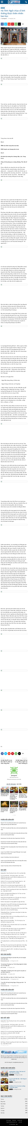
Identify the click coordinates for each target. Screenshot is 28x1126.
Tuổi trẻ (2, 1106)
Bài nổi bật (3, 1103)
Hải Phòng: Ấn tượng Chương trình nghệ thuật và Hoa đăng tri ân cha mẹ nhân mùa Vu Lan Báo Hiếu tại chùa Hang (14, 945)
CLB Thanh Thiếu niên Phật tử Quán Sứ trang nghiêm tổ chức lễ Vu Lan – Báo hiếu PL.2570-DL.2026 (13, 929)
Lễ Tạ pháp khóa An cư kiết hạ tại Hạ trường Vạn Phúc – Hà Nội (14, 941)
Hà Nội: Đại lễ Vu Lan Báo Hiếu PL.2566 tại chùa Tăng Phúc (6, 761)
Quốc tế (2, 1108)
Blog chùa (12, 1074)
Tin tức (7, 5)
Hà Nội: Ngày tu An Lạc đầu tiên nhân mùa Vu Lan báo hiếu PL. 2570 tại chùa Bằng (14, 925)
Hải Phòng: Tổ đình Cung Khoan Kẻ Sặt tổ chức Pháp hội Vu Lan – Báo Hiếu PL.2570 (14, 890)
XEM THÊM (19, 784)
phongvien (4, 18)
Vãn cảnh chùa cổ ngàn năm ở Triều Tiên (17, 838)
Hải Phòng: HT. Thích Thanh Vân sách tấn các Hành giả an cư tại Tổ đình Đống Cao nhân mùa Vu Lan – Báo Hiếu (13, 933)
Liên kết (20, 1122)
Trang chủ (2, 5)
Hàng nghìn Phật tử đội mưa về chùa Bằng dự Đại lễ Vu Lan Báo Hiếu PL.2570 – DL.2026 (14, 917)
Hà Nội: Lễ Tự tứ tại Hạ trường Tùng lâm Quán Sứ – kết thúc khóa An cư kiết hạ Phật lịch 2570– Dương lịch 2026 (13, 886)
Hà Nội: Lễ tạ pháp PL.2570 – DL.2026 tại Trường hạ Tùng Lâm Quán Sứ (13, 950)
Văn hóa (2, 1112)
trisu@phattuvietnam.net (18, 1062)
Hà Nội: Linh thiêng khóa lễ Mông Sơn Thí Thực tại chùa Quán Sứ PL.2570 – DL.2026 (5, 810)
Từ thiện (2, 1110)
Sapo (17, 1124)
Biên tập (14, 1120)
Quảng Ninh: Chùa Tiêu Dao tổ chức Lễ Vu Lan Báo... (17, 1072)
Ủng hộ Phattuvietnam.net (11, 1122)
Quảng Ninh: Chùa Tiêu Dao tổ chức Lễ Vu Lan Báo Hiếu (5, 794)
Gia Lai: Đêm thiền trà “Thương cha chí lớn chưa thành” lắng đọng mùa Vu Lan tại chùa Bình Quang (14, 909)
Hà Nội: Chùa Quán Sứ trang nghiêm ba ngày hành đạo (23, 809)
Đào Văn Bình (4, 974)
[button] (25, 2)
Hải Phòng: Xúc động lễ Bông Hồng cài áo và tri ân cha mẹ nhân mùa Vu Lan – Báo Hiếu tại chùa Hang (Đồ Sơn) (13, 937)
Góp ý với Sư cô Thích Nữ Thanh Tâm (13, 865)
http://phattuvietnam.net (14, 777)
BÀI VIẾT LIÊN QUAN (11, 784)
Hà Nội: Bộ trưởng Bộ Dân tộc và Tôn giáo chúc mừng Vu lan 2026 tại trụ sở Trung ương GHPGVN (14, 810)
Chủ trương (8, 1120)
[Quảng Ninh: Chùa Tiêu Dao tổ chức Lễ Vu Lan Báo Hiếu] (5, 790)
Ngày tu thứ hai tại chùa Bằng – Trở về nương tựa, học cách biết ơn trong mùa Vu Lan (13, 921)
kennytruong (3, 838)
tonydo (2, 833)
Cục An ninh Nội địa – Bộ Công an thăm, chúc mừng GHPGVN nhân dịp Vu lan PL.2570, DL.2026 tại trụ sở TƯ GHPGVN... (14, 796)
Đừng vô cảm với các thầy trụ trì (12, 857)
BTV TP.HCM (3, 967)
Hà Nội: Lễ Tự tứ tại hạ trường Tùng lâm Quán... (17, 1086)
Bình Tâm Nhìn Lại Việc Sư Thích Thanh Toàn (12, 977)
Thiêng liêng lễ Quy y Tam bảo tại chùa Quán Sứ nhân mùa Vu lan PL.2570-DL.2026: (14, 913)
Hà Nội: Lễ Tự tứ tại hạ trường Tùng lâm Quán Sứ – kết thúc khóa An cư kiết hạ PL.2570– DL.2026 (23, 795)
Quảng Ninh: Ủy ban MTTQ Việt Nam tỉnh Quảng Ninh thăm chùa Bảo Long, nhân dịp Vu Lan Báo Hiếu (14, 905)
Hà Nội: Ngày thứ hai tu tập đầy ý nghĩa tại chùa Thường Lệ (21, 761)
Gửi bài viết (19, 1120)
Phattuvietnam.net (5, 960)
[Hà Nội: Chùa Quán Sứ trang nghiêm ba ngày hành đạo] (23, 804)
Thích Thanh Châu (4, 846)
